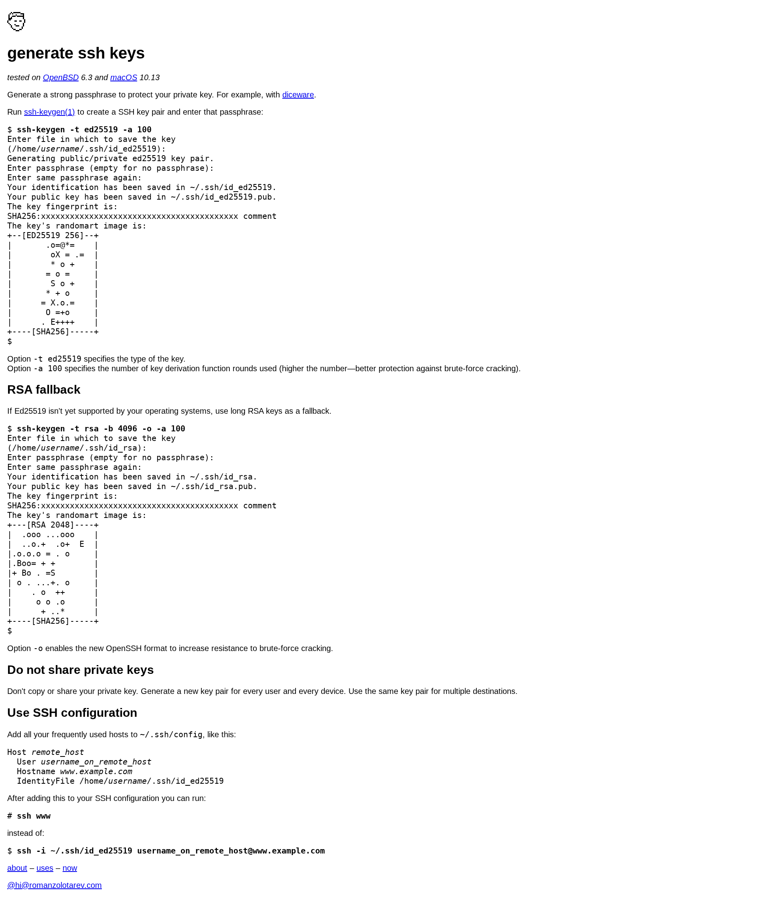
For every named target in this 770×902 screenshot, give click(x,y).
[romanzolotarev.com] (16, 28)
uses (44, 868)
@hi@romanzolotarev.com (54, 885)
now (70, 868)
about (17, 868)
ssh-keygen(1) (49, 111)
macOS (123, 77)
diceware (298, 94)
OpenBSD (61, 77)
